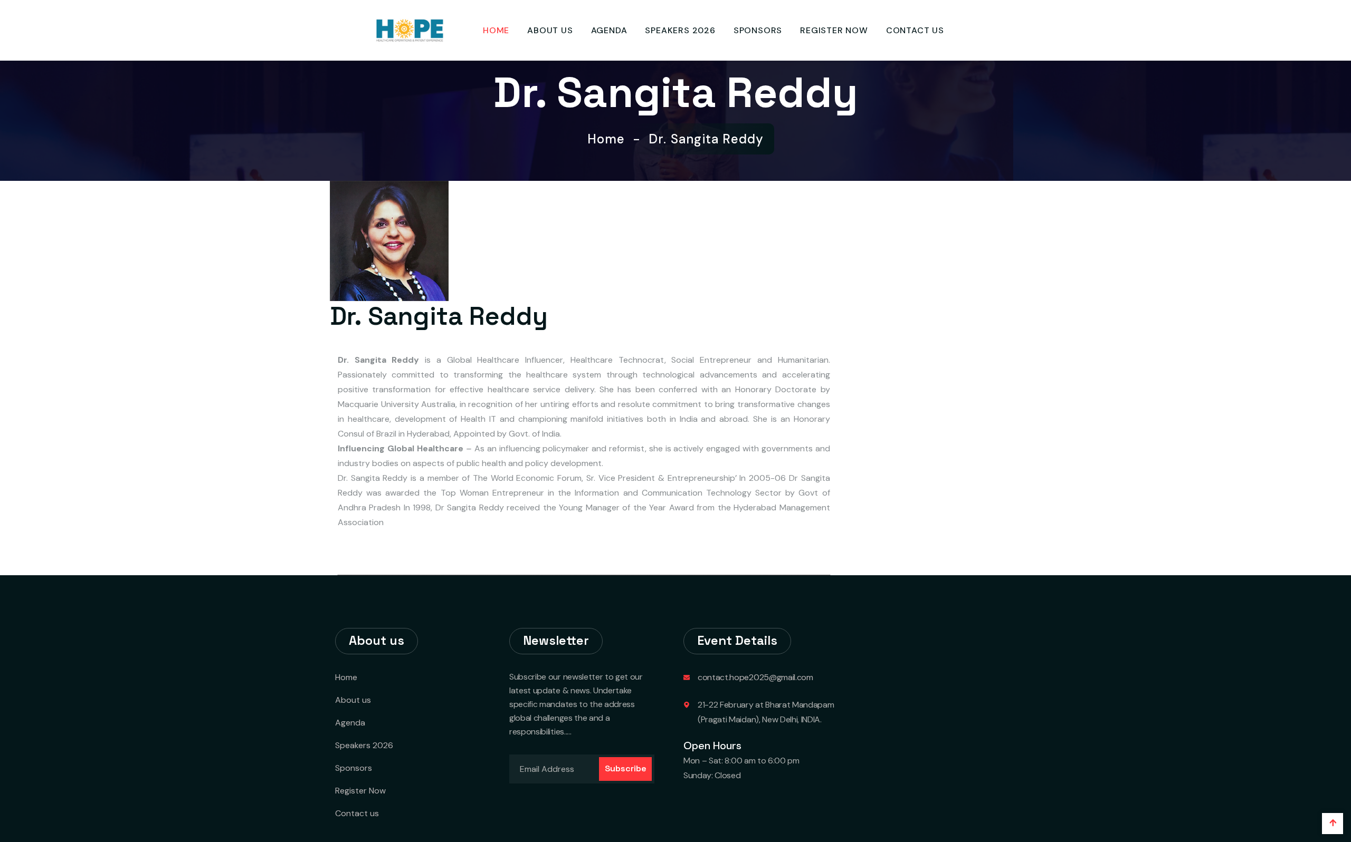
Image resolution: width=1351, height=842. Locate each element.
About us (550, 30)
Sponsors (758, 30)
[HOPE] (409, 29)
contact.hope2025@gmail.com (755, 677)
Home (496, 30)
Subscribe (625, 768)
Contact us (915, 30)
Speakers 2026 (680, 30)
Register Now (834, 30)
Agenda (609, 30)
